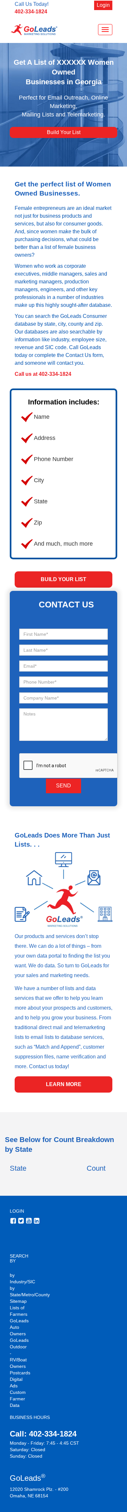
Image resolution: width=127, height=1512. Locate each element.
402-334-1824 (31, 11)
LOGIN (17, 1211)
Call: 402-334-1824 (43, 1433)
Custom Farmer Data (18, 1399)
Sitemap (18, 1301)
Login (103, 5)
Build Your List (63, 132)
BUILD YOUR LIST (63, 579)
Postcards (20, 1372)
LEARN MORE (63, 1084)
